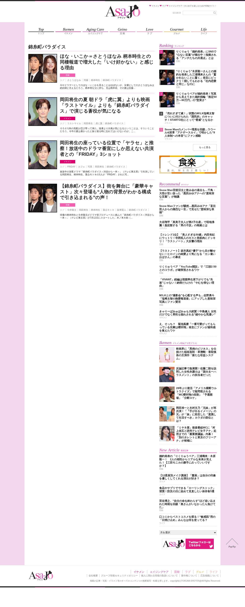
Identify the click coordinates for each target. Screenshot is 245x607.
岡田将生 (88, 123)
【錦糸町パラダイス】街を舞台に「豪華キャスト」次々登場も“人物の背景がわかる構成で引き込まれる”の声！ (107, 191)
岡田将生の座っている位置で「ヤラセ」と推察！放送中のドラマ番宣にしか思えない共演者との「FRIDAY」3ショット (107, 148)
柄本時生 (95, 80)
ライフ (214, 571)
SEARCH (177, 13)
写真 (90, 166)
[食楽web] (188, 173)
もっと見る (205, 147)
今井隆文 (71, 210)
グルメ (200, 571)
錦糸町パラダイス (112, 80)
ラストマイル (74, 123)
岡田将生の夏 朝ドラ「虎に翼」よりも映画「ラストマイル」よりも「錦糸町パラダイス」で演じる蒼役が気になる (105, 105)
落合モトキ (108, 210)
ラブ (187, 571)
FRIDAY (71, 166)
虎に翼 (99, 123)
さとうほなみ (74, 80)
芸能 (67, 75)
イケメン (67, 118)
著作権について (189, 575)
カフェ (81, 166)
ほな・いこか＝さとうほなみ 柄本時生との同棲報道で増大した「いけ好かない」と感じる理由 (107, 62)
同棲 (86, 80)
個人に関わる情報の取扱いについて (159, 575)
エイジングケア (159, 571)
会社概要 (93, 575)
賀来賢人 (121, 210)
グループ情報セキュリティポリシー (119, 575)
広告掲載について (209, 575)
